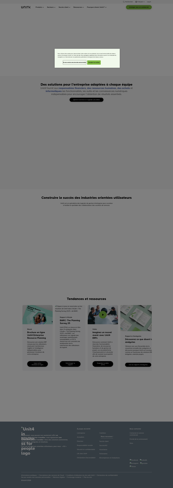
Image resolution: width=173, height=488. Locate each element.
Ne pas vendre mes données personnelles (74, 62)
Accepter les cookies (93, 62)
